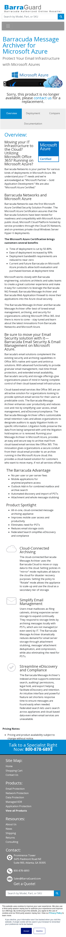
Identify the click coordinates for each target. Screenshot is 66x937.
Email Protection (15, 788)
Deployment (33, 113)
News (9, 828)
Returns (10, 837)
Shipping (11, 833)
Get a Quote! (24, 883)
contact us (43, 97)
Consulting (12, 842)
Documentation (33, 123)
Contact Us (12, 775)
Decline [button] (39, 931)
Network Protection (17, 793)
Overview (11, 113)
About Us (11, 824)
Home (9, 766)
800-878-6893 (21, 870)
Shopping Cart (14, 770)
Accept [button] (26, 931)
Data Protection (15, 797)
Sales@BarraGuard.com (27, 878)
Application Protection (18, 806)
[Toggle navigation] (8, 26)
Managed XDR (14, 801)
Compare (54, 113)
